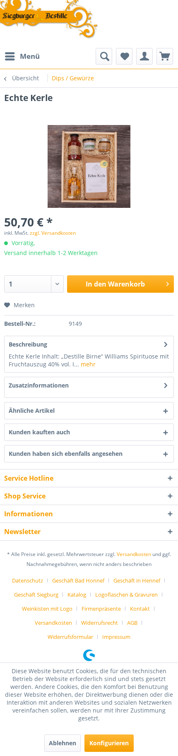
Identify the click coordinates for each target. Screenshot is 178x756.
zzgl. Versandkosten (53, 232)
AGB (132, 622)
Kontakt (140, 608)
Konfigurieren (109, 743)
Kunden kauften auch (39, 432)
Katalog (76, 594)
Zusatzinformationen (39, 385)
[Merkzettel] (124, 56)
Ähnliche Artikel (32, 410)
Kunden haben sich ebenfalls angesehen (66, 453)
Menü (30, 56)
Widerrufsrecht (99, 622)
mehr (87, 364)
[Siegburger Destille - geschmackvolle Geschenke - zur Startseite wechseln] (49, 20)
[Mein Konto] (144, 56)
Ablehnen (62, 743)
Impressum (116, 636)
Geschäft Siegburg (36, 594)
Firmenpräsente (101, 608)
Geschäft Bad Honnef (78, 580)
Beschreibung (28, 344)
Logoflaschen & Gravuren (126, 594)
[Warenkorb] (164, 56)
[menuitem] (22, 56)
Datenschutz (27, 580)
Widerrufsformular (70, 636)
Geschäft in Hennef (136, 580)
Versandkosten (134, 554)
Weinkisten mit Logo (47, 608)
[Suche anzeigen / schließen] (104, 56)
